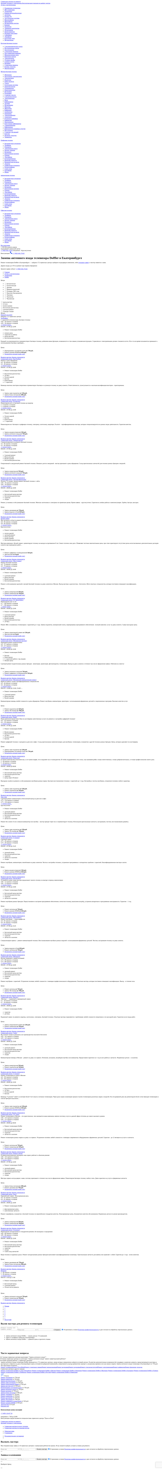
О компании (8, 1433)
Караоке (7, 25)
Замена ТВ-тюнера (7, 1399)
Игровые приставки (10, 33)
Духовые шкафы (9, 60)
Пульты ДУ (8, 16)
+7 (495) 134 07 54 (6, 1413)
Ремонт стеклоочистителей (89, 1367)
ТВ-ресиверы (8, 30)
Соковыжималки (9, 125)
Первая (6, 1306)
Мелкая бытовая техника (9, 71)
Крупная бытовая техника (9, 43)
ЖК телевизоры (9, 10)
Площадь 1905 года (13, 291)
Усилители (7, 26)
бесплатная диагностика (11, 308)
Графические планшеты (12, 165)
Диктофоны (8, 157)
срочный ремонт (8, 309)
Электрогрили (9, 78)
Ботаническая (11, 284)
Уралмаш (10, 295)
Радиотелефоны (9, 167)
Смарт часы (8, 169)
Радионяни (8, 93)
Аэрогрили (8, 117)
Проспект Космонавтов (14, 293)
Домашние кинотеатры (11, 28)
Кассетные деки (9, 38)
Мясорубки (8, 108)
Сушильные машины (11, 65)
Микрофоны (8, 21)
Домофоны (8, 37)
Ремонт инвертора (6, 1396)
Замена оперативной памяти (10, 1384)
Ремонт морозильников (49, 1367)
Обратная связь (9, 1431)
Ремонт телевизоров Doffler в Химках (146, 1370)
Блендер (7, 134)
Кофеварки (8, 110)
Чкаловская (10, 299)
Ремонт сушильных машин (33, 1367)
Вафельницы (8, 127)
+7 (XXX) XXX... (6, 325)
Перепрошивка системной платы (11, 1387)
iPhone (6, 172)
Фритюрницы (8, 122)
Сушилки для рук (10, 95)
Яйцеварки (8, 75)
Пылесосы (7, 80)
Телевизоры (8, 11)
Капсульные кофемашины (12, 123)
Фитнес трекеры (9, 150)
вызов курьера (7, 306)
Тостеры (7, 103)
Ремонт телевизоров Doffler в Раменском (64, 1372)
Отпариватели (9, 88)
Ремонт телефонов (7, 1367)
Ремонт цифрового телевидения (11, 1401)
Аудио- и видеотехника (8, 5)
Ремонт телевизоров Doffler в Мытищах (95, 1370)
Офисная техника (6, 210)
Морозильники (9, 68)
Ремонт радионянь (74, 1367)
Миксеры (7, 107)
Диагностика (5, 1404)
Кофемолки (8, 120)
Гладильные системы (11, 85)
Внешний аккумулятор (11, 162)
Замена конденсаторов (8, 1381)
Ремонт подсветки (6, 1398)
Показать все (5, 1406)
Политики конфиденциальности (88, 1329)
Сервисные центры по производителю (16, 1428)
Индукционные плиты (11, 48)
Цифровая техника (7, 140)
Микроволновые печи (11, 55)
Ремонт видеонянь (63, 1367)
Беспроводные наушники (12, 143)
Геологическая (11, 285)
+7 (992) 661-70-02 (6, 250)
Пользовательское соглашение (14, 1436)
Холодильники (9, 50)
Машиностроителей (13, 289)
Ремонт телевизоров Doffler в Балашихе (121, 1370)
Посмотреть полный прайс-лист (14, 354)
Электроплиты (9, 58)
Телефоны (7, 145)
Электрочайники (9, 115)
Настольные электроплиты (13, 76)
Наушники (7, 152)
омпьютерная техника (8, 175)
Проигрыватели (9, 31)
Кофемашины (8, 102)
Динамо (9, 287)
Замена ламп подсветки (8, 1382)
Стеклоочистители (10, 96)
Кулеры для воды (9, 67)
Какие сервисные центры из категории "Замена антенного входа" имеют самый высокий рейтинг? (34, 1359)
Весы (6, 100)
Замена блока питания (8, 1393)
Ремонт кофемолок (119, 1367)
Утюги (6, 83)
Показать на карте (6, 315)
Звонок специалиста (18, 357)
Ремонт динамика (6, 1394)
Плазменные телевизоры (12, 8)
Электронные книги (11, 148)
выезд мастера (7, 302)
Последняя (7, 1319)
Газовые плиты (9, 61)
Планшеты (7, 147)
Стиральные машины (11, 51)
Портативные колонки (11, 153)
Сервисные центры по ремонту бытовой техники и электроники (25, 2)
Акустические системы (11, 18)
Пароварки (8, 113)
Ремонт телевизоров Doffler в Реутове (39, 1372)
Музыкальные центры (11, 23)
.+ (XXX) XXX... (6, 607)
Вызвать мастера (6, 357)
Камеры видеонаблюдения (12, 13)
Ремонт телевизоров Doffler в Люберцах (13, 1372)
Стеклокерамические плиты (13, 46)
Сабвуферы (8, 35)
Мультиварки (8, 105)
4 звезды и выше (8, 311)
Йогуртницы (8, 130)
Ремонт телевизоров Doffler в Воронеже (69, 1370)
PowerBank (8, 170)
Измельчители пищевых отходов (14, 129)
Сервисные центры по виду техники (16, 1426)
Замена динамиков (7, 1377)
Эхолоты (7, 164)
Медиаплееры (8, 40)
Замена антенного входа (8, 1389)
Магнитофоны (9, 20)
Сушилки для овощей (11, 132)
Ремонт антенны (6, 1391)
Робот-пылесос (9, 81)
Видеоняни (8, 91)
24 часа (5, 304)
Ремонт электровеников (105, 1367)
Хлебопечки (8, 112)
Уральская (10, 297)
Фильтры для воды (10, 135)
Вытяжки (7, 63)
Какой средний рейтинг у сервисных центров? (17, 1360)
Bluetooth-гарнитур (10, 160)
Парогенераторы (9, 90)
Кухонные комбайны (11, 118)
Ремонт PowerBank (19, 1367)
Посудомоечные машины (12, 53)
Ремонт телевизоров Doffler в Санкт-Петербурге (16, 1370)
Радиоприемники (10, 158)
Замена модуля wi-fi (7, 1386)
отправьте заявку (83, 262)
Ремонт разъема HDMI (8, 1403)
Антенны (7, 15)
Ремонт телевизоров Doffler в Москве (44, 1370)
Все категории (5, 245)
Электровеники (9, 98)
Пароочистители (9, 86)
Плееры (6, 155)
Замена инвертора (6, 1379)
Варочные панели (10, 56)
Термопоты (8, 137)
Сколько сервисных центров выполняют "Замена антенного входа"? (24, 1357)
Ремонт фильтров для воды (133, 1367)
